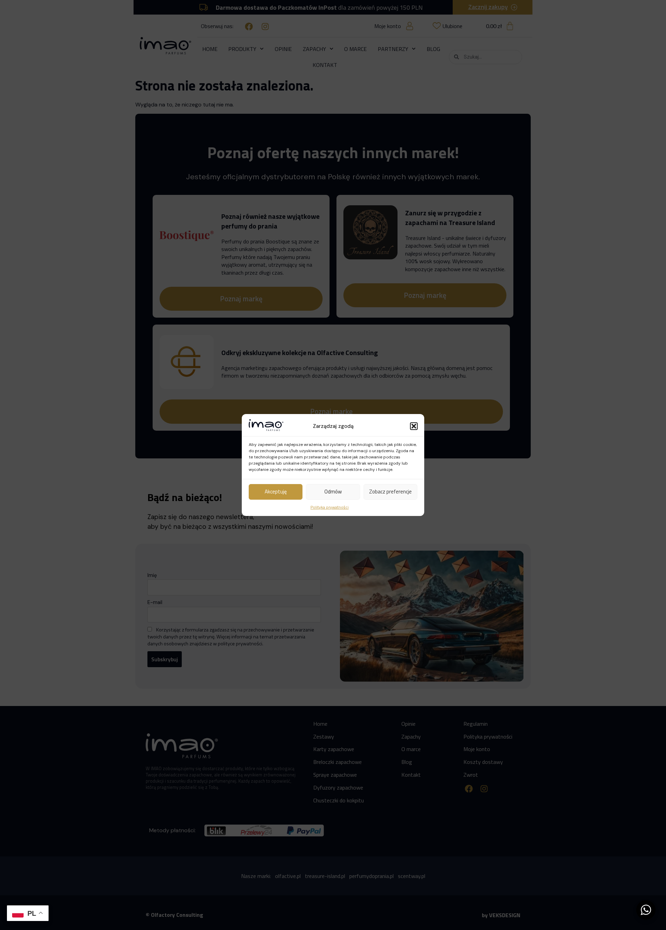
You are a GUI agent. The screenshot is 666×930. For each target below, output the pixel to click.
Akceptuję (276, 492)
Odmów (333, 492)
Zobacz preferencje (390, 492)
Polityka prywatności (329, 507)
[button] (413, 426)
